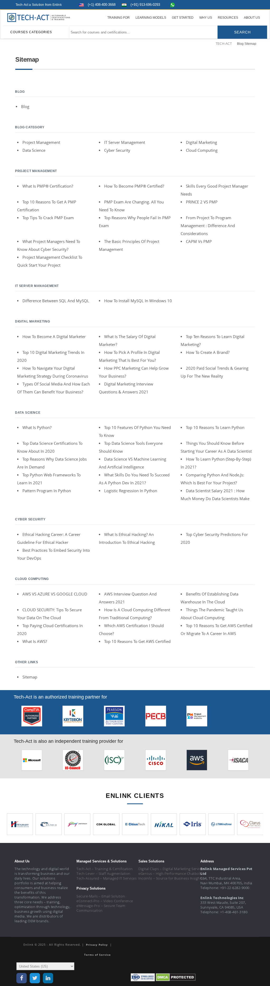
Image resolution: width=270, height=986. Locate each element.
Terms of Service (97, 954)
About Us (252, 17)
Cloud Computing (202, 150)
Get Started (183, 17)
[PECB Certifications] (155, 717)
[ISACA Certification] (238, 761)
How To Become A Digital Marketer (54, 336)
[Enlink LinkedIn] (240, 4)
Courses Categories (31, 32)
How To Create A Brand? (207, 352)
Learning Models (151, 17)
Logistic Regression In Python (130, 490)
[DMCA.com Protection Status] (176, 977)
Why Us (205, 17)
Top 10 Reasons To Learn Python (215, 427)
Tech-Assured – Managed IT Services (106, 878)
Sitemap (29, 677)
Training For (118, 17)
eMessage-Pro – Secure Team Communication (100, 908)
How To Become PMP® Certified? (134, 186)
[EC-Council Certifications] (72, 761)
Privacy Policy (97, 944)
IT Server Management (124, 142)
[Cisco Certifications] (155, 761)
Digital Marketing (201, 142)
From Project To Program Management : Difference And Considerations (208, 225)
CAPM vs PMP (199, 241)
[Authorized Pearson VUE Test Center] (114, 717)
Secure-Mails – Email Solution (100, 896)
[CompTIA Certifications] (31, 717)
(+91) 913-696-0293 (145, 5)
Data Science (33, 150)
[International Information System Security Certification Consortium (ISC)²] (114, 761)
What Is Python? (36, 427)
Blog (25, 106)
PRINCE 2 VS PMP (202, 201)
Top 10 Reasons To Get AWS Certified (137, 641)
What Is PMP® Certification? (47, 186)
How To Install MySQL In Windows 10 (138, 300)
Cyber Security (117, 150)
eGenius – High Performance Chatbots (170, 873)
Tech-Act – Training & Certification (104, 868)
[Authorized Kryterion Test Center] (72, 717)
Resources (228, 17)
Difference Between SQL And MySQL (55, 300)
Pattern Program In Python (46, 490)
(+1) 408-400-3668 (101, 5)
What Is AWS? (34, 641)
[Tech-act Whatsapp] (172, 5)
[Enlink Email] (250, 4)
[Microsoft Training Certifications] (31, 761)
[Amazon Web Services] (196, 761)
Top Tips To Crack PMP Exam (48, 217)
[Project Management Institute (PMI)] (196, 717)
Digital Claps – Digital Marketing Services (171, 868)
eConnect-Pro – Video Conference (104, 901)
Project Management (41, 142)
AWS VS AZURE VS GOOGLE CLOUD (54, 594)
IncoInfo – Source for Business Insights (170, 878)
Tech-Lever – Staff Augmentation (103, 873)
